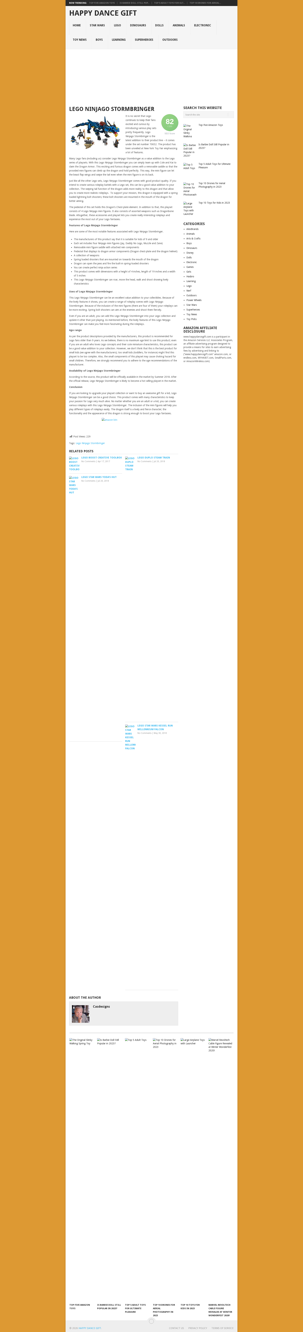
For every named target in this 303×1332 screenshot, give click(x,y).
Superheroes (144, 39)
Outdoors (170, 39)
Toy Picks (191, 319)
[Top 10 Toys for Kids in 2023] (193, 1169)
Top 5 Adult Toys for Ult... (169, 3)
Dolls (159, 25)
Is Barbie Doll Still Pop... (134, 3)
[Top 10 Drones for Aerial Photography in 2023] (165, 1169)
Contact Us (176, 1328)
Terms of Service (222, 1328)
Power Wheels (193, 300)
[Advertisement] (151, 75)
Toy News (80, 39)
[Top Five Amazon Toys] (81, 1169)
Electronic (202, 25)
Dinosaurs (138, 25)
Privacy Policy (197, 1328)
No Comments (88, 461)
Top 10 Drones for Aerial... (205, 3)
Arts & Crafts (193, 238)
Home (77, 25)
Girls (188, 271)
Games (190, 267)
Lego (117, 25)
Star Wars (97, 25)
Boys (99, 39)
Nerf (188, 290)
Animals (179, 25)
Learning (119, 39)
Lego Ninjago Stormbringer (90, 443)
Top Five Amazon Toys (102, 3)
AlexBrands (192, 229)
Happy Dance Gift (103, 13)
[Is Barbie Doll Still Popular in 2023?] (109, 1169)
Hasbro (190, 276)
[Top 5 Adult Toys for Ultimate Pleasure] (137, 1169)
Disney (190, 252)
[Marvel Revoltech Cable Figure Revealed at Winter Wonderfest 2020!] (220, 1169)
